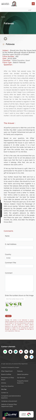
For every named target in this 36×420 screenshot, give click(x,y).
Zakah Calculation (22, 374)
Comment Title (10, 263)
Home (3, 17)
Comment (8, 273)
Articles (3, 383)
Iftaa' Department (7, 371)
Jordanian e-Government (9, 401)
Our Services (21, 377)
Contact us (4, 392)
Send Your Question (7, 386)
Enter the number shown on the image (19, 295)
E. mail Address (10, 244)
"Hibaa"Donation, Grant (21, 60)
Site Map (3, 389)
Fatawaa (20, 371)
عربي (29, 10)
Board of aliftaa (6, 374)
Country (8, 254)
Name (7, 236)
